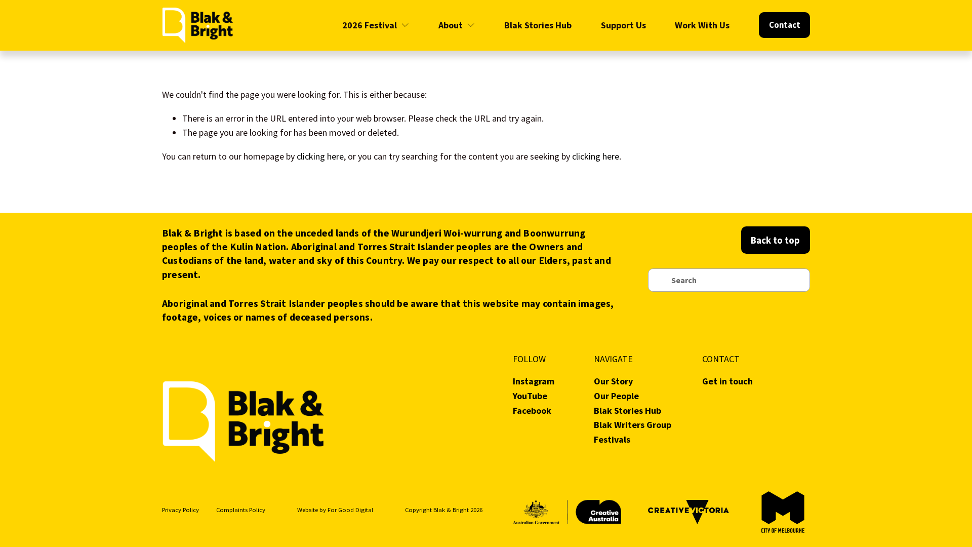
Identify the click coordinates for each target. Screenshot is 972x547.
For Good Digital (350, 510)
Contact (784, 25)
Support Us (623, 25)
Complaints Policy (240, 510)
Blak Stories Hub (538, 25)
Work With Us (702, 25)
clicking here (320, 156)
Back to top (775, 240)
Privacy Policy (180, 510)
